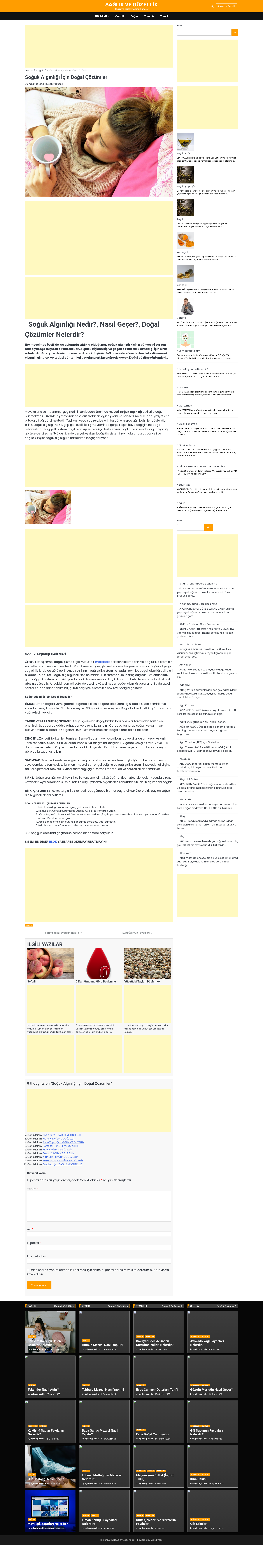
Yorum (33, 1189)
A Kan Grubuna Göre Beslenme (198, 603)
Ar (234, 32)
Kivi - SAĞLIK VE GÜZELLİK (57, 1149)
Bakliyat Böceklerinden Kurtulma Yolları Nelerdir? (155, 1343)
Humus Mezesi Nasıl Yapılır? (102, 1345)
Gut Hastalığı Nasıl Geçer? (46, 1479)
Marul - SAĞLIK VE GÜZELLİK (59, 1138)
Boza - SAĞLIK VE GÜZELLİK (58, 1153)
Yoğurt (181, 503)
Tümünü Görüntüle (63, 1306)
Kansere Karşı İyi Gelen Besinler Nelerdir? (44, 1343)
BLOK (53, 842)
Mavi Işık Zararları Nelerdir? (48, 1524)
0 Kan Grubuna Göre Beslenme (96, 981)
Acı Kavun (185, 665)
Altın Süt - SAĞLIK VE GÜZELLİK (60, 1157)
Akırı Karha (185, 799)
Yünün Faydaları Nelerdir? (192, 369)
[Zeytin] (185, 208)
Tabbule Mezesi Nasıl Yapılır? (103, 1389)
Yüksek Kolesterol (187, 445)
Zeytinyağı (183, 153)
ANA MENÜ (101, 16)
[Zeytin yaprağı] (185, 175)
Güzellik (120, 16)
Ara (179, 25)
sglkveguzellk (56, 84)
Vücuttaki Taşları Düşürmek (142, 981)
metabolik (102, 662)
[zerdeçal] (185, 241)
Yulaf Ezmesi (184, 405)
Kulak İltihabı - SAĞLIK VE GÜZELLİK (63, 1160)
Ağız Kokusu (186, 705)
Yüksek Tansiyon (187, 424)
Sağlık (134, 16)
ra (179, 520)
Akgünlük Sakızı (188, 779)
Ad (30, 1229)
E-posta (34, 1243)
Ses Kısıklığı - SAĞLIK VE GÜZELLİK (62, 1164)
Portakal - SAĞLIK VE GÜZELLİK (61, 1146)
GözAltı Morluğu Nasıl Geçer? (211, 1389)
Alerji (182, 816)
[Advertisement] (99, 46)
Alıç (181, 836)
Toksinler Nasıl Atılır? (43, 1389)
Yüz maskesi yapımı (189, 350)
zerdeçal (182, 252)
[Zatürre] (185, 307)
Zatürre (181, 318)
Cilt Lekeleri (198, 1524)
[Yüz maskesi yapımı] (185, 340)
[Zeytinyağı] (185, 142)
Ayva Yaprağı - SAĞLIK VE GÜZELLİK (63, 1142)
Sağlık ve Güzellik (226, 6)
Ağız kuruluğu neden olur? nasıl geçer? (202, 722)
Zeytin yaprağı (186, 186)
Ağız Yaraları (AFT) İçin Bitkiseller (199, 742)
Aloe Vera (185, 853)
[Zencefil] (185, 274)
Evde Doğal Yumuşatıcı (152, 1434)
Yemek (164, 16)
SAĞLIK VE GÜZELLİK (131, 5)
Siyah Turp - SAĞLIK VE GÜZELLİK (62, 1135)
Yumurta (182, 387)
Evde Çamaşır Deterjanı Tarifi (157, 1389)
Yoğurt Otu (184, 484)
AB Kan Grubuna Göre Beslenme (199, 624)
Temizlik (149, 16)
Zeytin (180, 219)
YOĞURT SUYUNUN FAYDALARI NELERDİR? (201, 466)
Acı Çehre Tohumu (190, 644)
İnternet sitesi (36, 1256)
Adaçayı (184, 685)
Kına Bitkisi (198, 1479)
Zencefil (182, 285)
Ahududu (185, 759)
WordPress (157, 1539)
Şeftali (31, 981)
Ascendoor (129, 1539)
